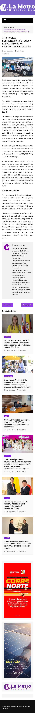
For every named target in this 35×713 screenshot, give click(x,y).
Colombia (7, 336)
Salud (6, 416)
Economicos (8, 376)
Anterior (8, 305)
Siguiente (26, 305)
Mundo (7, 498)
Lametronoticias (8, 51)
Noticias (6, 53)
